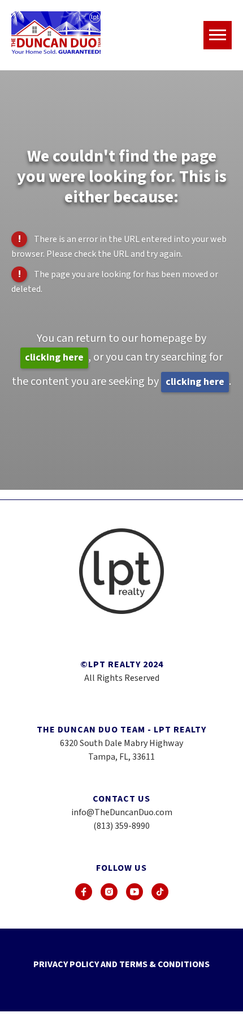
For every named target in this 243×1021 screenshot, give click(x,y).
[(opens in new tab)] (83, 891)
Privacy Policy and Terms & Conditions (121, 964)
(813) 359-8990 (121, 826)
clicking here (54, 357)
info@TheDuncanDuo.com (121, 812)
